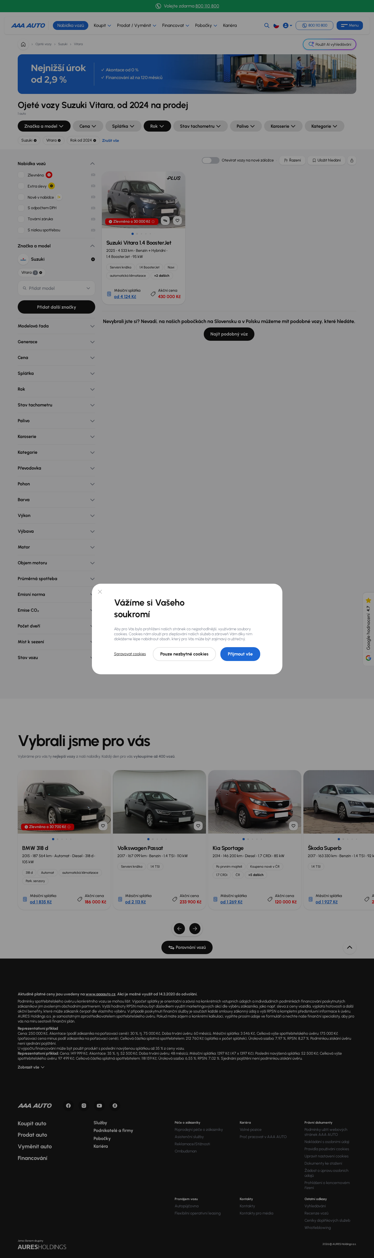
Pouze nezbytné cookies (184, 654)
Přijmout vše (240, 654)
